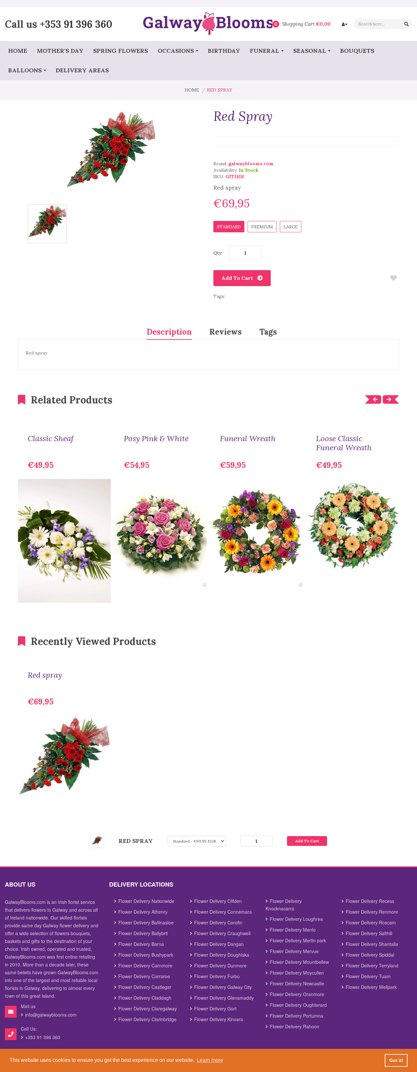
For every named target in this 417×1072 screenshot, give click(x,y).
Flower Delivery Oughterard (298, 1005)
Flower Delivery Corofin (218, 922)
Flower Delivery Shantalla (372, 944)
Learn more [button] (210, 1060)
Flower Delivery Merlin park (298, 940)
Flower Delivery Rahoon (294, 1026)
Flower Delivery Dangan (219, 944)
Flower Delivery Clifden (218, 901)
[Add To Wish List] (393, 278)
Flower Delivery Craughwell (222, 933)
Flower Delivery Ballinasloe (146, 922)
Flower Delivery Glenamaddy (224, 997)
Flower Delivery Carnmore (145, 965)
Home (192, 90)
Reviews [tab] (225, 332)
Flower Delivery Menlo (293, 929)
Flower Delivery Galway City (223, 987)
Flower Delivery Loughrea (296, 919)
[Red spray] (47, 223)
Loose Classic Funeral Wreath (344, 443)
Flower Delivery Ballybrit (143, 933)
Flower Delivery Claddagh (144, 997)
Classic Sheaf (51, 438)
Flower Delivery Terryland (372, 965)
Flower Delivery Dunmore (220, 965)
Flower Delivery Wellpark (371, 987)
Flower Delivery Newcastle (297, 983)
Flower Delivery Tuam (368, 976)
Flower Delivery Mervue (294, 951)
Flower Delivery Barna (141, 944)
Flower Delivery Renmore (372, 911)
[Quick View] (101, 593)
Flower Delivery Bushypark (145, 954)
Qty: (217, 253)
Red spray (45, 675)
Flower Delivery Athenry (142, 911)
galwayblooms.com (251, 164)
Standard (229, 227)
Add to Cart (237, 278)
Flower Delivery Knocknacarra (284, 905)
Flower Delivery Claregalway (147, 1008)
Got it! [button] (396, 1060)
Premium (262, 227)
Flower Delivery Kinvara (218, 1019)
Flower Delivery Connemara (223, 911)
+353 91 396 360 (76, 24)
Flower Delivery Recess (370, 901)
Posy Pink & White (156, 438)
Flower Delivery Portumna (296, 1015)
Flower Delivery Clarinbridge (147, 1019)
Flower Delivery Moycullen (297, 972)
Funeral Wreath (248, 438)
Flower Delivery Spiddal (370, 954)
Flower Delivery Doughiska (221, 954)
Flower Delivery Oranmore (297, 994)
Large (290, 227)
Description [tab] (169, 332)
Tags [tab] (268, 332)
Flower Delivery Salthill (369, 933)
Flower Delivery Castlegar (144, 987)
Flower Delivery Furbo (217, 976)
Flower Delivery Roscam (371, 922)
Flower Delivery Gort (215, 1008)
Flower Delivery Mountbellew (299, 962)
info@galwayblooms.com (51, 1014)
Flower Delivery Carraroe (144, 976)
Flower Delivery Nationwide (146, 901)
